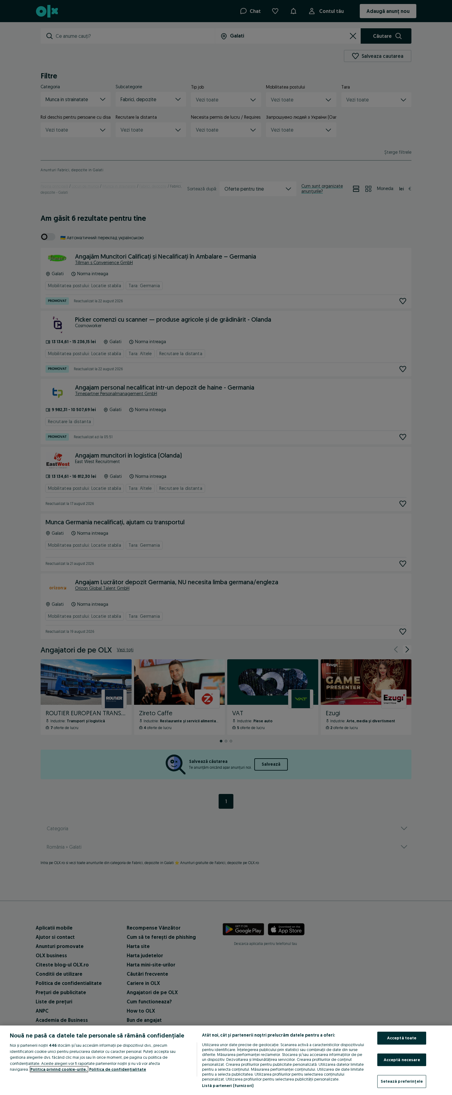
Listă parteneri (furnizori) (228, 1085)
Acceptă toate (402, 1037)
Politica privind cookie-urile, (59, 1069)
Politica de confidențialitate (117, 1069)
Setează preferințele (402, 1081)
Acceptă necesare (402, 1059)
